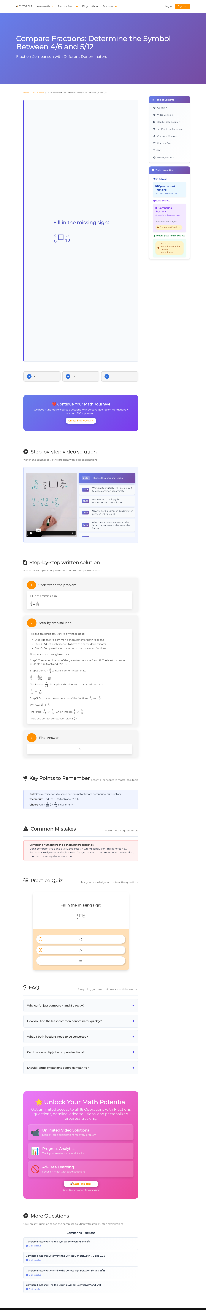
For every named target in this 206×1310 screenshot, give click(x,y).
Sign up (182, 6)
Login (168, 6)
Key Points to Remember (169, 129)
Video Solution (165, 115)
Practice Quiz (164, 143)
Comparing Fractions (170, 227)
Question (162, 108)
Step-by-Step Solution (168, 122)
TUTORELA (25, 6)
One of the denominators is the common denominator (170, 247)
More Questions (165, 157)
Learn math (43, 6)
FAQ (158, 150)
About (95, 6)
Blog (85, 6)
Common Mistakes (167, 136)
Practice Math (66, 6)
